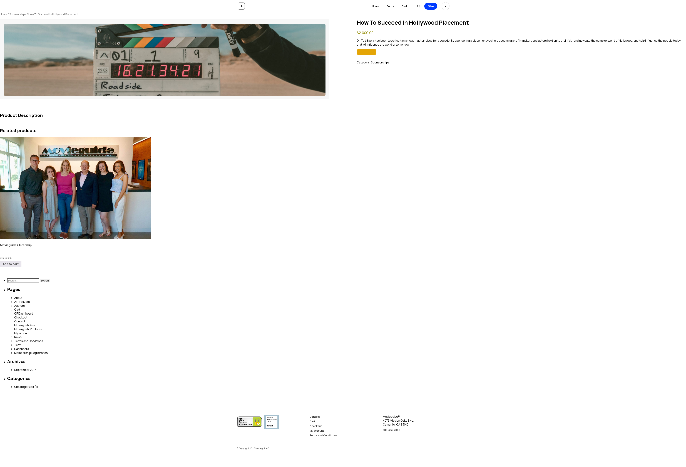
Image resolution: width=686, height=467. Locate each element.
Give (431, 6)
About (18, 298)
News (18, 337)
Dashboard (21, 349)
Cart (404, 6)
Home (375, 6)
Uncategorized (24, 387)
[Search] (418, 6)
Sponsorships (17, 14)
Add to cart (11, 264)
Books (390, 6)
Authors (19, 306)
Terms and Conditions (28, 341)
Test (17, 345)
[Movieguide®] (241, 6)
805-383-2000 (391, 430)
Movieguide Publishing (28, 329)
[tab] (1, 107)
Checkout (20, 317)
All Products (22, 302)
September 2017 (25, 370)
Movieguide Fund (25, 325)
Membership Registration (31, 353)
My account (21, 333)
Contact (19, 321)
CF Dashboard (23, 313)
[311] (366, 52)
